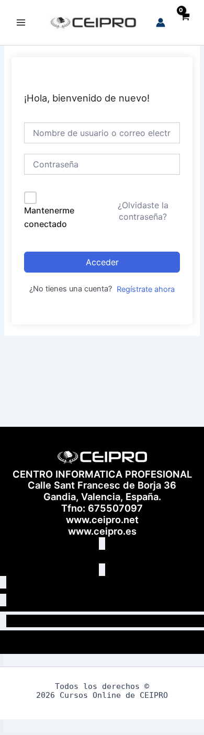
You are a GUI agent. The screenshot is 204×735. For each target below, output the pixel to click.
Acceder (102, 262)
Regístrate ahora (146, 289)
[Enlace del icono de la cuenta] (160, 22)
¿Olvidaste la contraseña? (143, 211)
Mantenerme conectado (49, 217)
